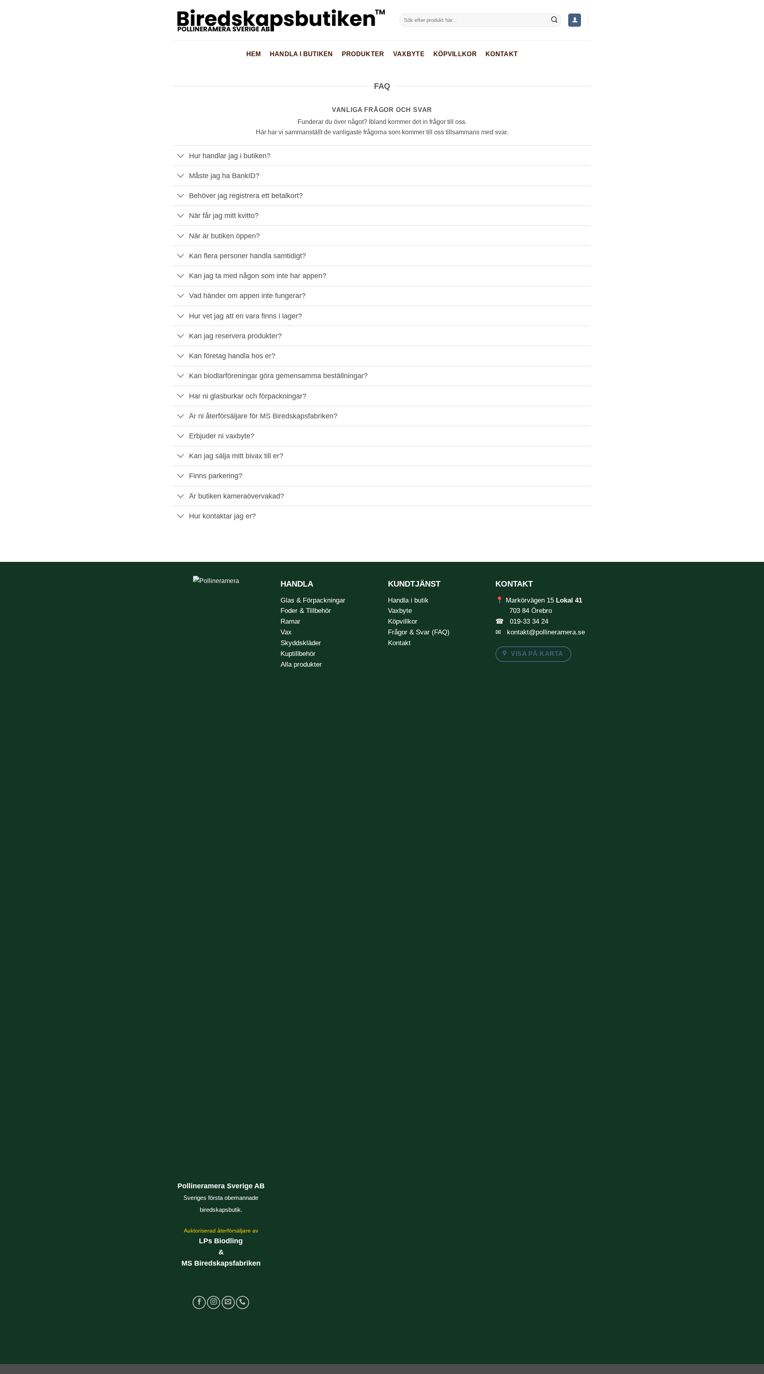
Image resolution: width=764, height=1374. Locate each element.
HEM (253, 54)
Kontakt (501, 54)
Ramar (290, 621)
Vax (286, 632)
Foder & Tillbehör (306, 610)
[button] (574, 20)
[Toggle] (181, 156)
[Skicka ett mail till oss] (228, 1302)
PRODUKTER (363, 54)
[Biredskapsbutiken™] (280, 20)
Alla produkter (301, 664)
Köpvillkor (455, 54)
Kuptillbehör (298, 654)
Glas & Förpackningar (313, 600)
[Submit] (554, 20)
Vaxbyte (409, 54)
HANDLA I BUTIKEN (301, 54)
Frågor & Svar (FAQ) (419, 632)
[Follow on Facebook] (199, 1302)
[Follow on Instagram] (213, 1302)
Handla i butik (408, 600)
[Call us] (242, 1302)
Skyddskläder (301, 643)
